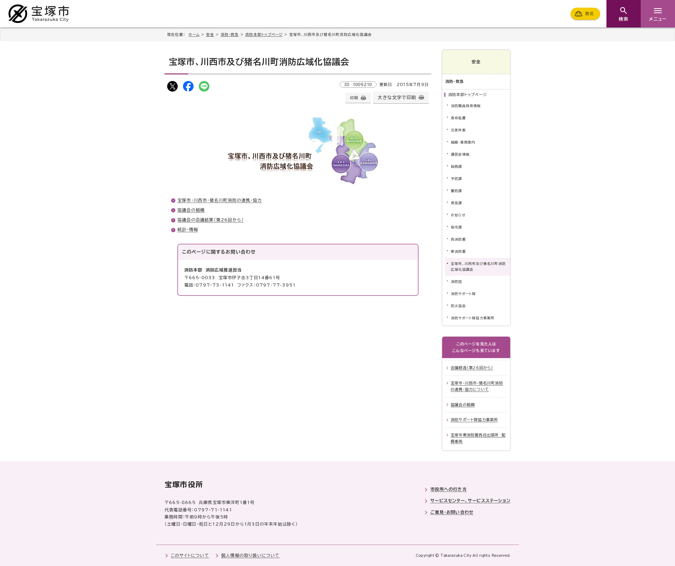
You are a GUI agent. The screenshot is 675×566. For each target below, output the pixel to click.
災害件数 (458, 130)
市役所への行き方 (448, 489)
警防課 (456, 191)
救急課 (456, 203)
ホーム (194, 34)
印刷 (354, 98)
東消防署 (458, 251)
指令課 (456, 227)
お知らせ (458, 215)
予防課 (456, 178)
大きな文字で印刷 (397, 97)
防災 (589, 14)
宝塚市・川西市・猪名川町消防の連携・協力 (219, 200)
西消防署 (458, 239)
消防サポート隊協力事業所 (472, 318)
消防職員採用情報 (466, 106)
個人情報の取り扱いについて (250, 555)
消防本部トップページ (264, 34)
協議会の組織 (191, 210)
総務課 (456, 166)
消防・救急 (230, 34)
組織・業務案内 (463, 142)
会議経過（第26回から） (472, 368)
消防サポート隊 (463, 294)
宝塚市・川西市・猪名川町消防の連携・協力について (477, 386)
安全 (210, 34)
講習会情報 (460, 154)
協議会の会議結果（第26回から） (210, 220)
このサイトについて (190, 555)
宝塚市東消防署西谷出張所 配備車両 (478, 438)
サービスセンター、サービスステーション (470, 500)
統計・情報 (187, 229)
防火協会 (458, 306)
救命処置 (458, 118)
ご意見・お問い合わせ (452, 512)
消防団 (456, 281)
